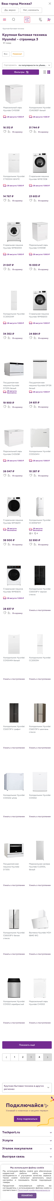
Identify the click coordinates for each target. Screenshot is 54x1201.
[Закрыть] (50, 3)
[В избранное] (4, 133)
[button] (10, 10)
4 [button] (39, 1057)
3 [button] (31, 1057)
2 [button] (23, 1057)
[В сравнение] (9, 133)
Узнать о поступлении (40, 610)
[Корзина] (49, 20)
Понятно (27, 1195)
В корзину (17, 132)
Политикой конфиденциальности (34, 1190)
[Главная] (27, 20)
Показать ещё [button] (27, 1045)
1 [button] (14, 1057)
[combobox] (34, 65)
